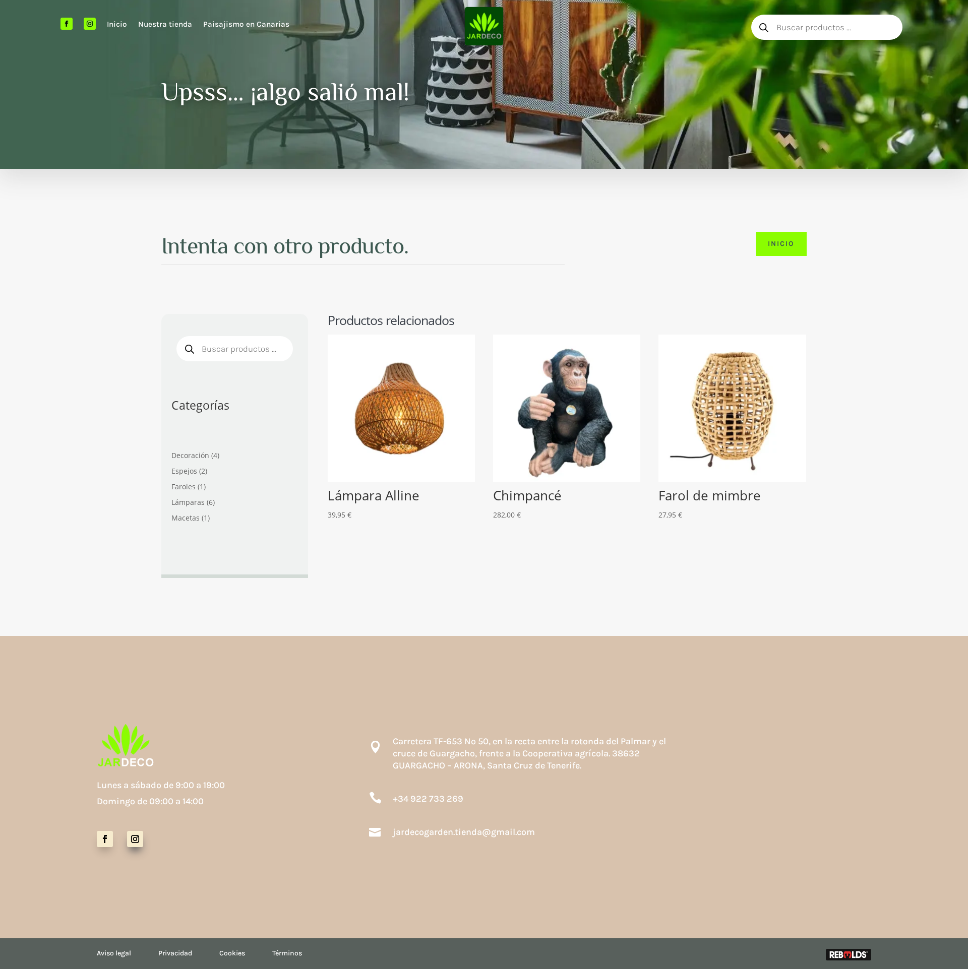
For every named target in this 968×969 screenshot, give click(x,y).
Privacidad (175, 953)
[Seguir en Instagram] (135, 839)
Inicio (117, 24)
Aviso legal (114, 953)
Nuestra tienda (165, 24)
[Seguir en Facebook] (105, 839)
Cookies (232, 953)
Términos (287, 953)
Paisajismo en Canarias (246, 24)
